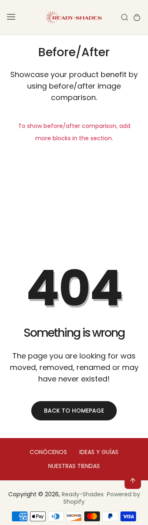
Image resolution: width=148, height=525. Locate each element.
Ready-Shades (83, 494)
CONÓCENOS (48, 452)
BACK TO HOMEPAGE (74, 410)
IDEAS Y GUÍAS (98, 452)
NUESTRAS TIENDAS (74, 466)
